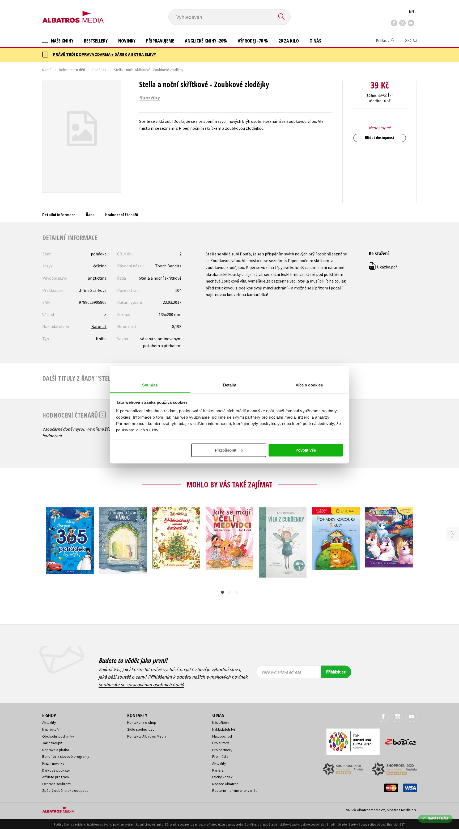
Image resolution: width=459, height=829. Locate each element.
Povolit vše (305, 450)
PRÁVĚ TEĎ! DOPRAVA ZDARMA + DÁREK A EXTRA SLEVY (104, 54)
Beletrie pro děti (72, 69)
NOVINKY (126, 40)
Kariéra (218, 770)
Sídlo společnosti (141, 729)
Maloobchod (222, 736)
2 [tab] (229, 592)
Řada (90, 215)
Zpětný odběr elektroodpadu (65, 790)
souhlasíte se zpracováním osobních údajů (141, 684)
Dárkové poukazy (56, 770)
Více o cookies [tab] (309, 385)
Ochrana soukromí (56, 783)
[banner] (73, 12)
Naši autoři (50, 729)
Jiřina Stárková (93, 290)
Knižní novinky (53, 763)
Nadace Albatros (225, 783)
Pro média (220, 756)
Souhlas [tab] (150, 385)
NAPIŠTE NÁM (438, 818)
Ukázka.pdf (383, 267)
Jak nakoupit (52, 742)
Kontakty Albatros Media (146, 736)
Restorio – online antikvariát (234, 790)
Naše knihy (61, 40)
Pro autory (220, 742)
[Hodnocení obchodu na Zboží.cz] (398, 740)
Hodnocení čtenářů (121, 215)
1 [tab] (222, 592)
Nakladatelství (223, 729)
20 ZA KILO (289, 40)
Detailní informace (58, 215)
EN (411, 11)
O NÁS (315, 40)
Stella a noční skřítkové (160, 278)
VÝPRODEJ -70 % (253, 40)
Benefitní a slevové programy (65, 756)
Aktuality (49, 722)
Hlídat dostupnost (379, 137)
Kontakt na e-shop (141, 722)
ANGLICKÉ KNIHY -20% (206, 40)
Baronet (99, 326)
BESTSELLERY (96, 40)
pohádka (99, 253)
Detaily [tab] (229, 385)
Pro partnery (222, 749)
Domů (47, 69)
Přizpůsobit (225, 450)
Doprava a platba (55, 749)
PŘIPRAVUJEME (160, 40)
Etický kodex (222, 777)
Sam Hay (149, 97)
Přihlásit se (336, 672)
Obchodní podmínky (58, 736)
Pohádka (99, 69)
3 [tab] (236, 592)
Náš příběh (220, 722)
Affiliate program (55, 777)
